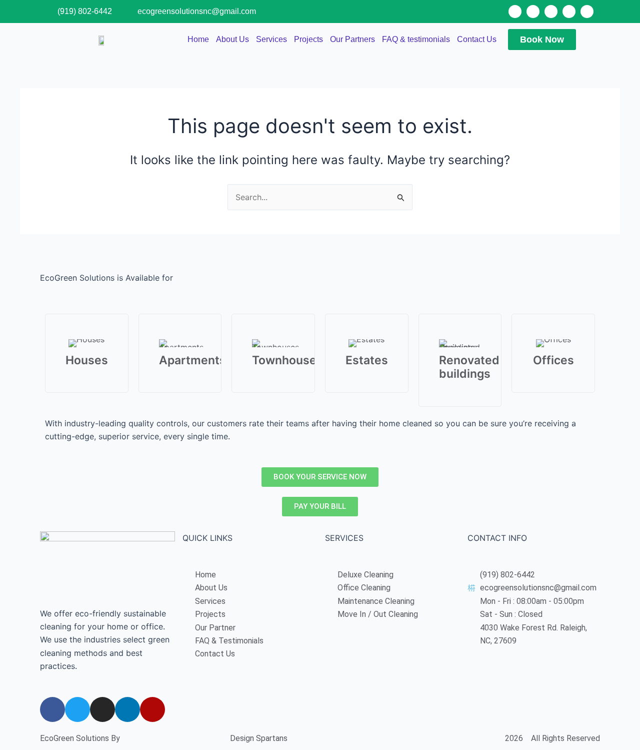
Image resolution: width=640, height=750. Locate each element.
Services (271, 39)
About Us (232, 39)
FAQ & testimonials (416, 39)
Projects (308, 39)
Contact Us (476, 39)
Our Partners (352, 39)
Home (198, 39)
